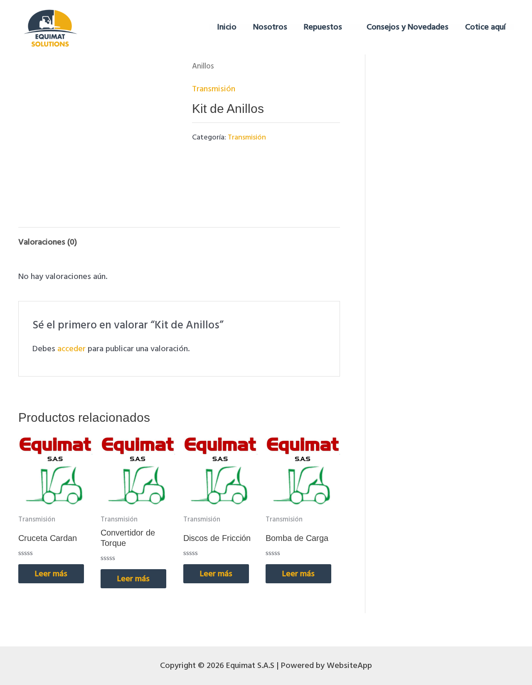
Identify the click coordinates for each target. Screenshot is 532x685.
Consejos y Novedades (407, 27)
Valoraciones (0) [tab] (47, 242)
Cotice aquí (485, 27)
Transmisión (213, 88)
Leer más (51, 573)
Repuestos (323, 27)
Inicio (226, 27)
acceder (71, 348)
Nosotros (270, 27)
